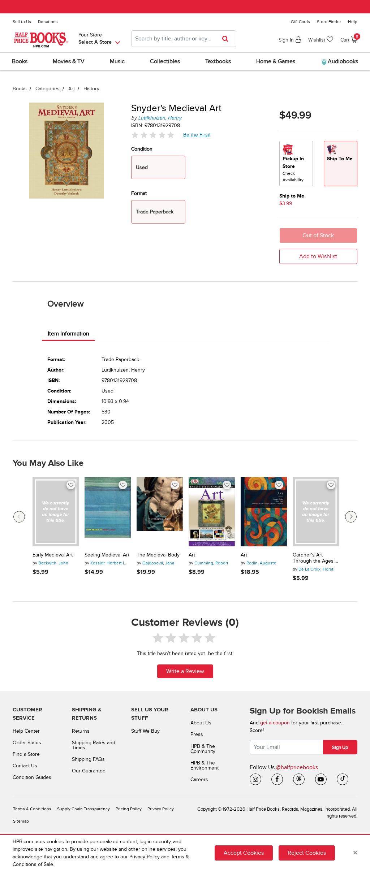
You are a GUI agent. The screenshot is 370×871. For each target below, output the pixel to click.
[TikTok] (342, 779)
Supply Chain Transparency (83, 809)
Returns (81, 731)
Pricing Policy (129, 809)
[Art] (212, 511)
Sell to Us (22, 21)
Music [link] (117, 61)
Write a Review (185, 671)
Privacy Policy (160, 809)
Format (139, 193)
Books (20, 89)
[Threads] (299, 779)
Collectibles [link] (165, 61)
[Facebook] (277, 779)
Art (71, 89)
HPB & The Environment (204, 765)
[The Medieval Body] (160, 511)
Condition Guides (32, 777)
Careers (199, 779)
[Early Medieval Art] (56, 511)
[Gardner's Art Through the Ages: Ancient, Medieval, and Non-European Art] (316, 511)
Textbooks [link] (218, 61)
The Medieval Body (158, 555)
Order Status (27, 743)
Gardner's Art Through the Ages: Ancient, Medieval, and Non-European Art (314, 558)
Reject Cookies (307, 853)
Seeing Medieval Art (107, 555)
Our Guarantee (89, 771)
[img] (153, 135)
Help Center (26, 731)
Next (351, 517)
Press (196, 734)
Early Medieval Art (53, 555)
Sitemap (21, 821)
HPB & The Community (202, 748)
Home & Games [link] (275, 61)
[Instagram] (255, 779)
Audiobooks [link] (342, 61)
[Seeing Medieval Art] (108, 511)
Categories (47, 89)
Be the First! (197, 134)
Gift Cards (300, 21)
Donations (48, 21)
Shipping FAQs (88, 759)
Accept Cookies (244, 853)
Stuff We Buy (145, 731)
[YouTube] (321, 779)
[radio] (296, 163)
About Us (200, 723)
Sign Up (340, 747)
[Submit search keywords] (227, 38)
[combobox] (184, 39)
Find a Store (26, 754)
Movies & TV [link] (69, 61)
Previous (19, 517)
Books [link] (19, 61)
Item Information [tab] (68, 333)
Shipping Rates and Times (93, 745)
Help (352, 21)
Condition (141, 149)
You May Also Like (48, 463)
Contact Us (25, 766)
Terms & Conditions (32, 809)
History (91, 89)
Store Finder (329, 21)
